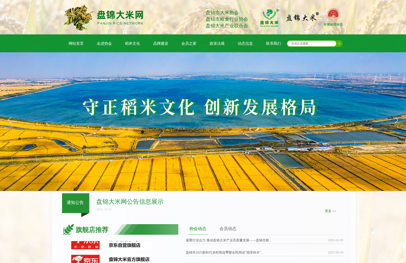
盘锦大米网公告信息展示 (130, 201)
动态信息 (245, 43)
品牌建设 (160, 43)
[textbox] (312, 43)
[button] (396, 120)
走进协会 (104, 43)
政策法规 (217, 43)
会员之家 (188, 43)
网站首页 (76, 43)
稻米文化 (132, 43)
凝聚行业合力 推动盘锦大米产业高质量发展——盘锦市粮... (229, 240)
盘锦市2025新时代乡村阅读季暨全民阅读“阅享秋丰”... (225, 252)
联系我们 (273, 43)
